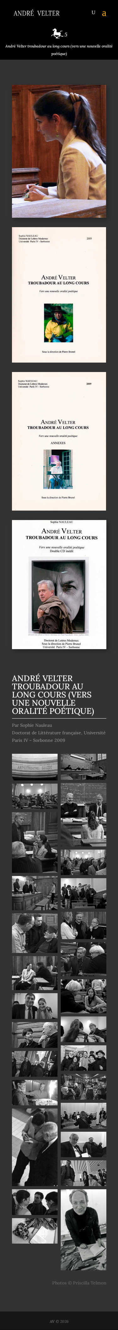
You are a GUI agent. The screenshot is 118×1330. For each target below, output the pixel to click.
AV (52, 1321)
